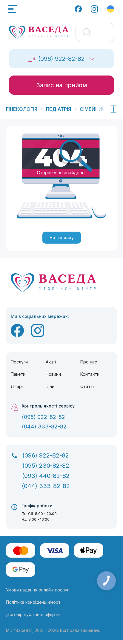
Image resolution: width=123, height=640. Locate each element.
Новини (53, 374)
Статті (87, 386)
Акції (51, 361)
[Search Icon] (95, 32)
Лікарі (17, 386)
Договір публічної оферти (33, 614)
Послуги (19, 361)
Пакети (18, 374)
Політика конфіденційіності (33, 602)
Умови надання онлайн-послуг (37, 589)
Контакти (89, 374)
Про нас (88, 361)
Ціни (50, 386)
